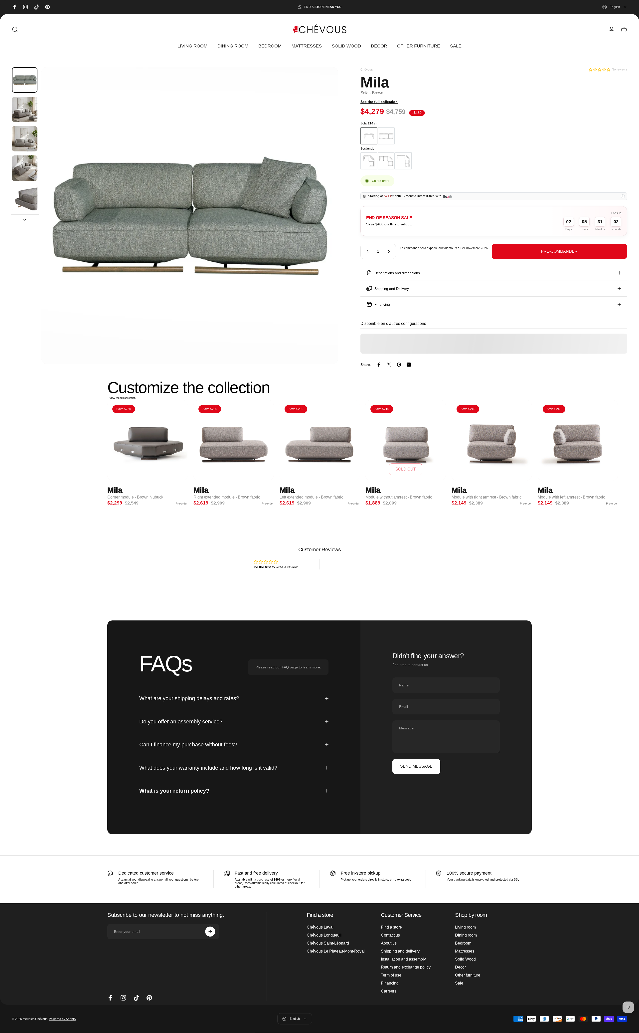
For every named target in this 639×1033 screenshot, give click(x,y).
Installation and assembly (403, 959)
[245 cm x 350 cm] (386, 160)
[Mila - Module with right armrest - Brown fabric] (492, 440)
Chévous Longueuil (324, 935)
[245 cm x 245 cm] (368, 160)
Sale (459, 983)
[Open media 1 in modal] (189, 215)
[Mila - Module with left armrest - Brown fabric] (578, 440)
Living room (465, 927)
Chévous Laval (320, 927)
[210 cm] (368, 135)
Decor (460, 967)
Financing (390, 983)
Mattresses (464, 951)
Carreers (388, 991)
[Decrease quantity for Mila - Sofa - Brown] (366, 251)
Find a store (391, 927)
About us (389, 943)
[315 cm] (386, 135)
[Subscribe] (210, 932)
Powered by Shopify (62, 1019)
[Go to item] (24, 80)
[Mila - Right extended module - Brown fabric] (233, 440)
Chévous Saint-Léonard (328, 943)
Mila (114, 490)
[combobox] (614, 7)
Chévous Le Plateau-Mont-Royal (336, 951)
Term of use (391, 975)
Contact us (390, 935)
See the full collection (379, 102)
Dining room (466, 935)
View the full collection (122, 397)
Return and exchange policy (406, 967)
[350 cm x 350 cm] (403, 160)
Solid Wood (465, 959)
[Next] (325, 228)
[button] (599, 69)
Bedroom (463, 943)
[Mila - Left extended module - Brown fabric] (320, 440)
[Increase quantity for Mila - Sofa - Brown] (390, 251)
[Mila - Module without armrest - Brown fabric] (405, 440)
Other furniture (467, 975)
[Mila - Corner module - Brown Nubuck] (147, 440)
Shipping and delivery (400, 951)
